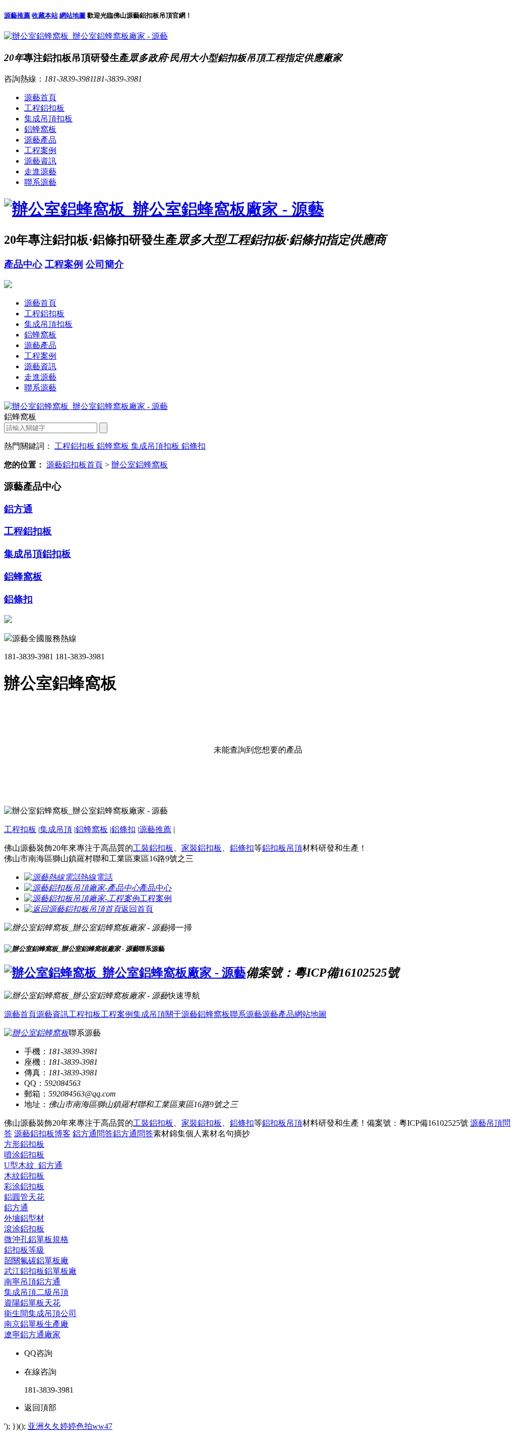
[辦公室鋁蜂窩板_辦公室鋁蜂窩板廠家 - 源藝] (86, 36)
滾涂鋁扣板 (24, 1228)
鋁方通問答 (93, 1133)
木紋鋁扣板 (24, 1176)
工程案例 (40, 150)
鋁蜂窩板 (40, 129)
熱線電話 (97, 877)
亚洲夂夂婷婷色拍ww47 (70, 1426)
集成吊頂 (56, 829)
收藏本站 (45, 15)
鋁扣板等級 (24, 1250)
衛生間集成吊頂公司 (40, 1313)
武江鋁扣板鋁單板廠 (40, 1271)
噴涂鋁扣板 (24, 1154)
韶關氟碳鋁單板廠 (36, 1260)
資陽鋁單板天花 (32, 1302)
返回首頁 (137, 909)
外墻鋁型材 (24, 1218)
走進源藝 (40, 171)
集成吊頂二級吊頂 (36, 1292)
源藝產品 (40, 139)
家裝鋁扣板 (201, 848)
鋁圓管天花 (24, 1197)
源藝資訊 (40, 161)
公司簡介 (105, 264)
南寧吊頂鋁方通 (32, 1281)
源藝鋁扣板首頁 (74, 464)
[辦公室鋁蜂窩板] (36, 1033)
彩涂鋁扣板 (24, 1186)
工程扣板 (20, 829)
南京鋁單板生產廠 (36, 1324)
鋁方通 (18, 509)
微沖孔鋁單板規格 (36, 1239)
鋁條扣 (193, 446)
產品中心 (23, 264)
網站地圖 (72, 15)
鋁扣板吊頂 (282, 848)
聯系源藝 (40, 182)
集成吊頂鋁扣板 (37, 554)
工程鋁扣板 (44, 108)
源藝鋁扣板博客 (42, 1133)
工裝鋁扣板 (153, 848)
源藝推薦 (17, 15)
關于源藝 (181, 1014)
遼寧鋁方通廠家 (32, 1334)
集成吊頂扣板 (48, 118)
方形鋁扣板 (24, 1144)
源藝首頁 (40, 97)
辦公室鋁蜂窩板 (139, 464)
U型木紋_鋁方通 (33, 1165)
